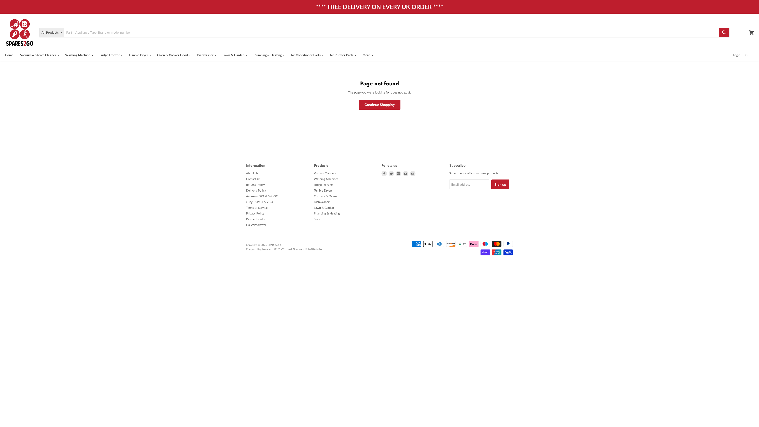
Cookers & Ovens (325, 196)
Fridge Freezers (323, 184)
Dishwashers (322, 202)
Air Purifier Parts (342, 55)
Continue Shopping (379, 104)
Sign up (500, 184)
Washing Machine (78, 55)
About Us (252, 173)
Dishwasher (205, 55)
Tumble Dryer (139, 55)
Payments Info (255, 219)
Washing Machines (326, 179)
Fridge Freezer (109, 55)
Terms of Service (257, 207)
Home (9, 55)
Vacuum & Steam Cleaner (38, 55)
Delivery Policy (256, 190)
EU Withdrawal (256, 225)
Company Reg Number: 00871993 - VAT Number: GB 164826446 (284, 249)
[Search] (724, 32)
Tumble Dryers (323, 190)
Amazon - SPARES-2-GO (262, 196)
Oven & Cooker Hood (173, 55)
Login (736, 55)
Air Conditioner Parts (306, 55)
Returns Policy (255, 184)
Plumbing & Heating (268, 55)
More (367, 55)
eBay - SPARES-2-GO (260, 202)
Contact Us (253, 179)
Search (318, 219)
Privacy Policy (255, 213)
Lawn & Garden (234, 55)
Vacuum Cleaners (325, 173)
